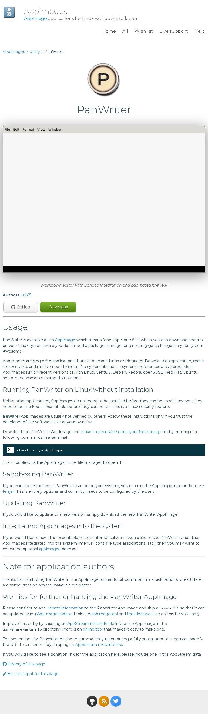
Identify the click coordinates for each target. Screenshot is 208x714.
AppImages (45, 11)
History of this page (26, 664)
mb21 (26, 295)
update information (65, 608)
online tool (93, 629)
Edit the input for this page (32, 673)
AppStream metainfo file (90, 623)
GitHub (22, 306)
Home (109, 31)
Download (58, 306)
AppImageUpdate (54, 613)
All (125, 31)
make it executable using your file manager (122, 431)
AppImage (35, 18)
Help (199, 31)
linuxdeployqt (139, 613)
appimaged (50, 549)
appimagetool (104, 613)
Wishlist (144, 31)
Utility (34, 51)
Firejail (8, 491)
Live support (174, 31)
